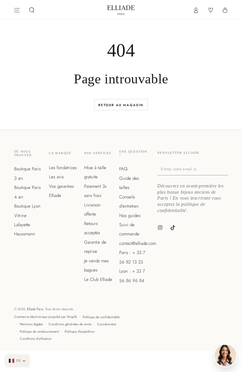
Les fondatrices (63, 167)
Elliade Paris (35, 309)
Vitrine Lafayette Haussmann (24, 224)
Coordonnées (106, 324)
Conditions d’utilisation (36, 338)
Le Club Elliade (98, 279)
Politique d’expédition (80, 331)
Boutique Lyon (27, 206)
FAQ (123, 169)
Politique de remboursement (39, 331)
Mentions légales (31, 324)
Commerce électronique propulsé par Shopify (45, 316)
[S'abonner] (226, 169)
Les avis (56, 177)
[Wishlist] (210, 10)
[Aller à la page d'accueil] (121, 10)
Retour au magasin (120, 105)
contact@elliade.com (137, 243)
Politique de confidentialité (101, 317)
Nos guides (129, 215)
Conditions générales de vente (70, 324)
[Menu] (17, 10)
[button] (31, 10)
